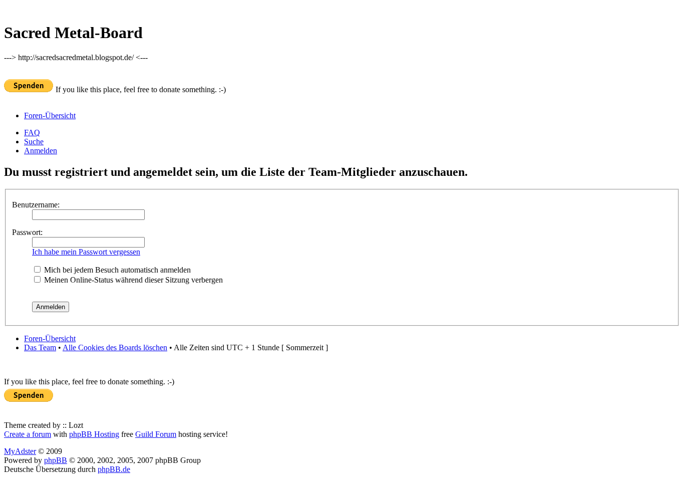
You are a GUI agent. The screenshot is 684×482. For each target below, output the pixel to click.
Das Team (40, 347)
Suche (34, 141)
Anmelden (40, 150)
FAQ (32, 132)
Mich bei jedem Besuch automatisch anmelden (116, 270)
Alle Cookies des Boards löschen (115, 347)
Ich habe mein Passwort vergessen (86, 252)
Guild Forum (155, 434)
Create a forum (27, 434)
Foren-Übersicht (50, 115)
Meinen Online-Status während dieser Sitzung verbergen (132, 280)
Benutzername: (36, 204)
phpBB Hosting (94, 434)
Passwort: (27, 232)
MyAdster (20, 451)
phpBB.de (114, 469)
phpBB (55, 460)
